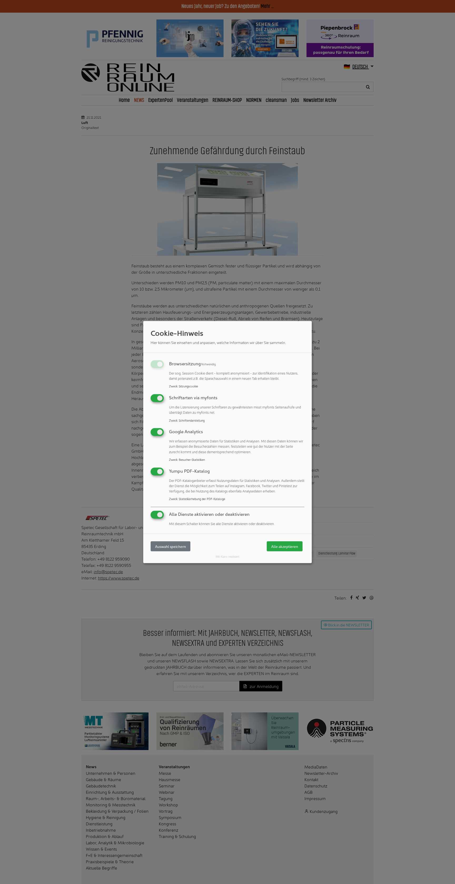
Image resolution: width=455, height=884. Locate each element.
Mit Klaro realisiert (227, 556)
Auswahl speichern (170, 546)
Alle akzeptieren (284, 546)
